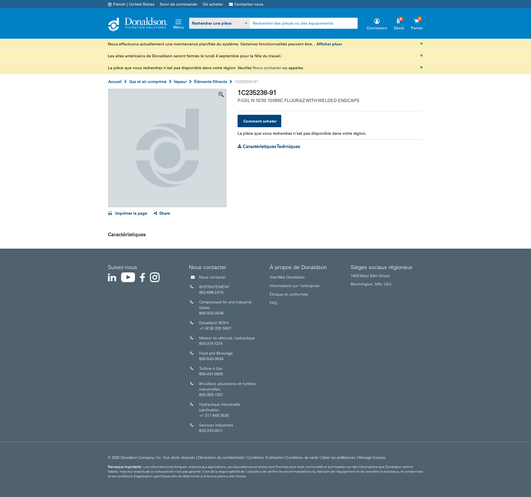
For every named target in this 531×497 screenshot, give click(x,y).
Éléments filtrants (210, 81)
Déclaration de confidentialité (221, 457)
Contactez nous (249, 4)
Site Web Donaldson (287, 277)
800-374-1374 (211, 343)
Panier (417, 27)
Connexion (377, 27)
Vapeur (180, 81)
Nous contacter (267, 67)
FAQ (273, 302)
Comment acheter (260, 121)
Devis (399, 27)
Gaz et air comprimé (147, 81)
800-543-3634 (211, 358)
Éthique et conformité (289, 294)
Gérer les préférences (338, 457)
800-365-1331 (211, 394)
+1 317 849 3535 (214, 415)
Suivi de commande (178, 4)
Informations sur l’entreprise (294, 285)
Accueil (115, 81)
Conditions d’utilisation (265, 457)
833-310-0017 (211, 430)
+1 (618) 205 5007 (215, 328)
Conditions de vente (302, 457)
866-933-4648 (211, 313)
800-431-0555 (211, 373)
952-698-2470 (211, 292)
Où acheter (213, 4)
